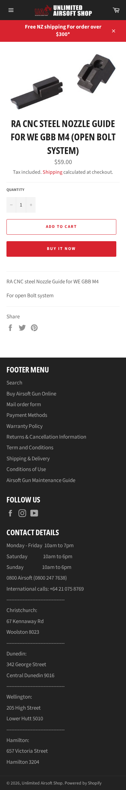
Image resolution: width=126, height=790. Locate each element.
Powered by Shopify (83, 783)
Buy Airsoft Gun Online (31, 394)
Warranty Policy (24, 426)
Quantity (15, 190)
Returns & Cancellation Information (46, 437)
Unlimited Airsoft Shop (42, 783)
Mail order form (23, 404)
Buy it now (61, 249)
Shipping (52, 172)
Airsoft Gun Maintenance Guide (40, 480)
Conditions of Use (26, 469)
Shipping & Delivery (28, 459)
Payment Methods (26, 415)
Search (14, 383)
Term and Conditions (29, 448)
